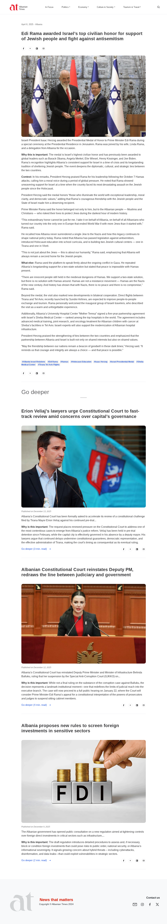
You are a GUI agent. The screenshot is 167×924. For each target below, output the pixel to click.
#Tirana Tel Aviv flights (49, 365)
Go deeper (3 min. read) (35, 548)
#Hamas (64, 362)
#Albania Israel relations (33, 362)
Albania (38, 24)
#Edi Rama (53, 362)
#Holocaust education (81, 362)
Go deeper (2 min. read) (35, 860)
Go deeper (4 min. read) (35, 704)
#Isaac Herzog (100, 362)
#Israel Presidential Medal (122, 362)
